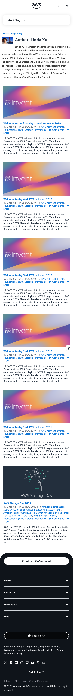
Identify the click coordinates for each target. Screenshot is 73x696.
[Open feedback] (69, 348)
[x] (5, 663)
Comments (58, 129)
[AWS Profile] (66, 6)
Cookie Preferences (39, 681)
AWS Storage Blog (12, 33)
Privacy (8, 681)
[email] (43, 663)
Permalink (40, 129)
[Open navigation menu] (5, 6)
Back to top (35, 672)
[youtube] (32, 663)
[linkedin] (16, 663)
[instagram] (21, 663)
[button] (17, 20)
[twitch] (27, 663)
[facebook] (11, 663)
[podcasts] (38, 663)
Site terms (20, 681)
